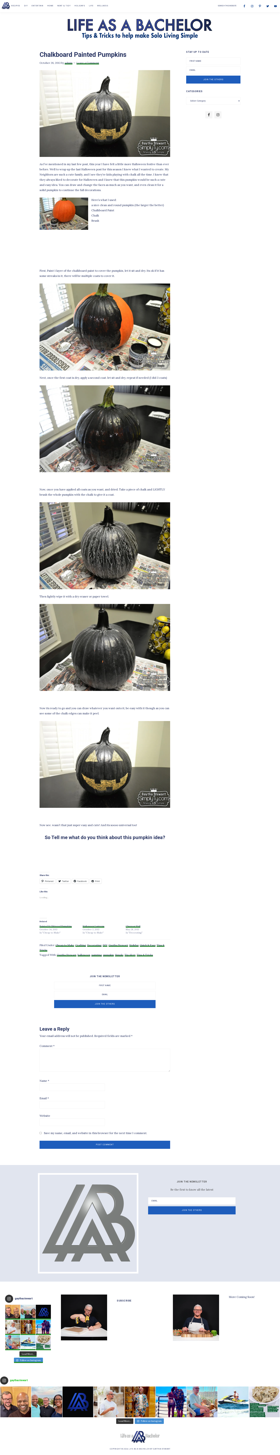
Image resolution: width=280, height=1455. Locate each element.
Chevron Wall (133, 926)
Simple (119, 954)
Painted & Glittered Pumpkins (56, 926)
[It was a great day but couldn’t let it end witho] (12, 1312)
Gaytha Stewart (118, 945)
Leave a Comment (87, 62)
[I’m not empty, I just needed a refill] (28, 1327)
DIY (105, 945)
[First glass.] (12, 1327)
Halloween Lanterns (93, 926)
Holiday (134, 945)
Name (44, 1081)
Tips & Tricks (145, 954)
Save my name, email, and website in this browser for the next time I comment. (95, 1133)
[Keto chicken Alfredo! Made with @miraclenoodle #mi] (43, 1342)
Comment (47, 1046)
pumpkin (108, 954)
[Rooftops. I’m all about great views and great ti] (12, 1342)
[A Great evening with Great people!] (28, 1312)
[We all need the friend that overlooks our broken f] (43, 1327)
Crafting (80, 945)
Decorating (94, 945)
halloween (84, 954)
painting (96, 954)
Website (45, 1116)
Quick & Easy (147, 945)
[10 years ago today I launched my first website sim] (43, 1312)
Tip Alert (130, 954)
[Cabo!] (28, 1342)
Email (44, 1098)
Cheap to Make (65, 945)
